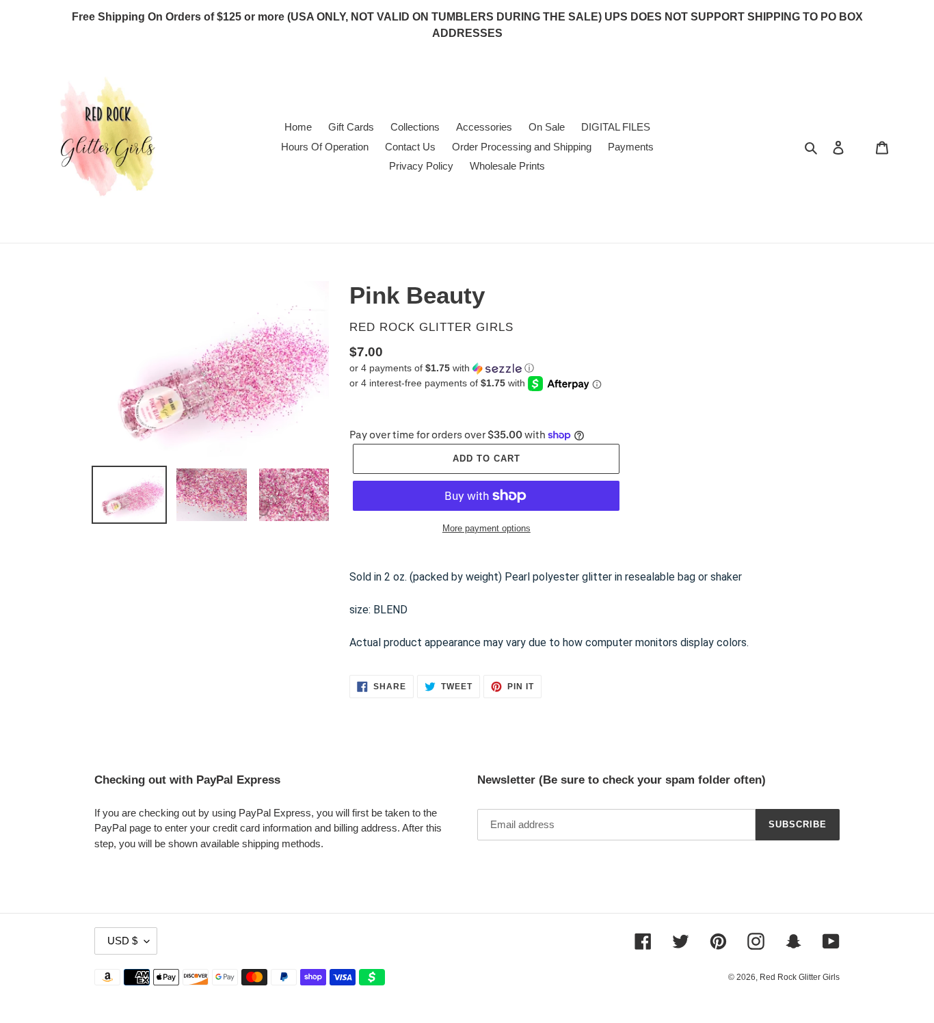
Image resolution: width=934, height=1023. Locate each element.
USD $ (122, 940)
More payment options (486, 528)
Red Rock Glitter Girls (800, 977)
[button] (441, 368)
